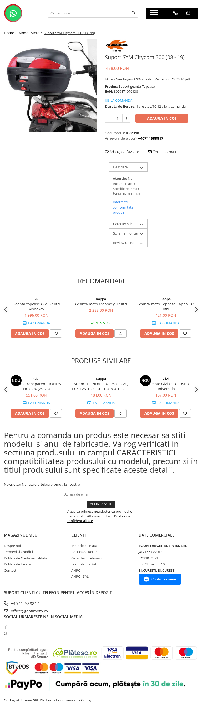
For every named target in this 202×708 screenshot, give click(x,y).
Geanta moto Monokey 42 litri (101, 303)
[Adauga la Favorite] (56, 333)
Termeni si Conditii (18, 551)
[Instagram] (5, 633)
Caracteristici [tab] (123, 223)
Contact (10, 570)
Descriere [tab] (120, 167)
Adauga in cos (162, 118)
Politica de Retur (84, 551)
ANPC (75, 570)
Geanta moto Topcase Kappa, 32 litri (165, 306)
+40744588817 (24, 603)
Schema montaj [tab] (125, 233)
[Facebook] (5, 627)
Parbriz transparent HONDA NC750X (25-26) (36, 386)
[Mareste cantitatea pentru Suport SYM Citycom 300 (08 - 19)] (126, 118)
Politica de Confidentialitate (25, 558)
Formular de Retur (85, 564)
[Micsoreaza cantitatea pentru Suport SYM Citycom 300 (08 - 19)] (109, 118)
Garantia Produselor (87, 558)
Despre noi (12, 545)
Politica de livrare (17, 564)
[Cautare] (133, 13)
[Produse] (154, 14)
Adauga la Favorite (124, 151)
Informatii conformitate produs (123, 207)
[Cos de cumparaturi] (188, 13)
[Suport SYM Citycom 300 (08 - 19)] (50, 85)
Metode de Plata (84, 545)
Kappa (101, 298)
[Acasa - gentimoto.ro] (22, 13)
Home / (11, 32)
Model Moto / (30, 32)
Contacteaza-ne (163, 579)
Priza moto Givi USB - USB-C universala (166, 386)
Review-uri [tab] (123, 242)
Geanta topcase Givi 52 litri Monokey (36, 306)
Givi (36, 298)
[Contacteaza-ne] (175, 13)
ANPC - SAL (80, 576)
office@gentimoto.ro (29, 610)
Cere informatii (164, 151)
